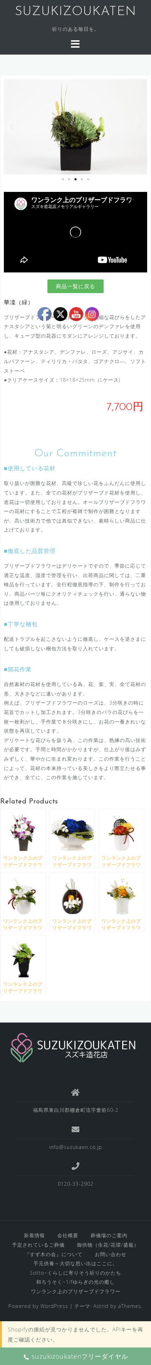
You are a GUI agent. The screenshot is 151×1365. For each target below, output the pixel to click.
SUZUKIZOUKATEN (75, 12)
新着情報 (34, 1235)
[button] (12, 127)
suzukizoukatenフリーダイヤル (80, 1356)
